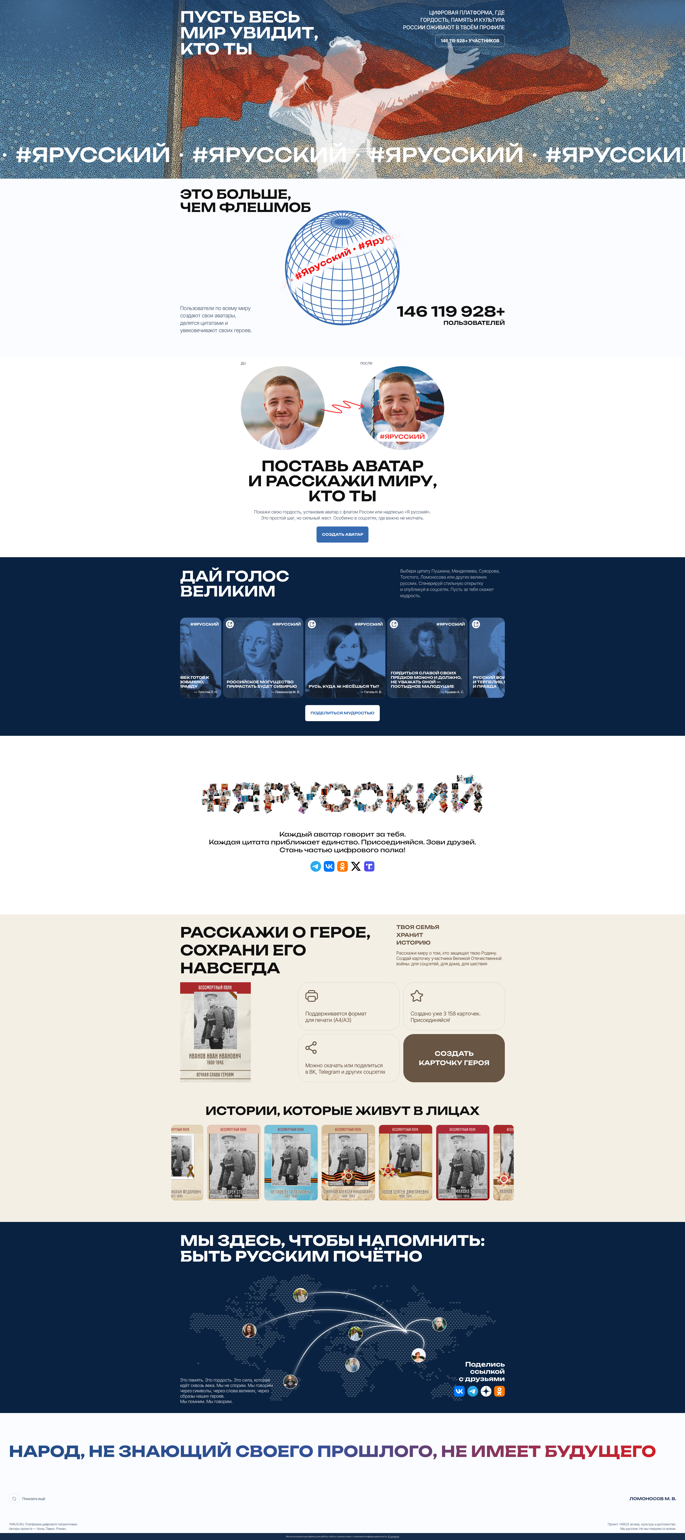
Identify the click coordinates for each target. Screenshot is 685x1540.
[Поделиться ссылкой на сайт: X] (356, 866)
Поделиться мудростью (342, 713)
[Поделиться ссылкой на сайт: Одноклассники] (342, 866)
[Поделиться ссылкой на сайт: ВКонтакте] (329, 866)
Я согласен (393, 1536)
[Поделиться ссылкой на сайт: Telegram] (315, 866)
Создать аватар (342, 534)
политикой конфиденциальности (370, 1536)
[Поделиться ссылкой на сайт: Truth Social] (369, 866)
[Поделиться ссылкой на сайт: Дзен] (486, 1391)
